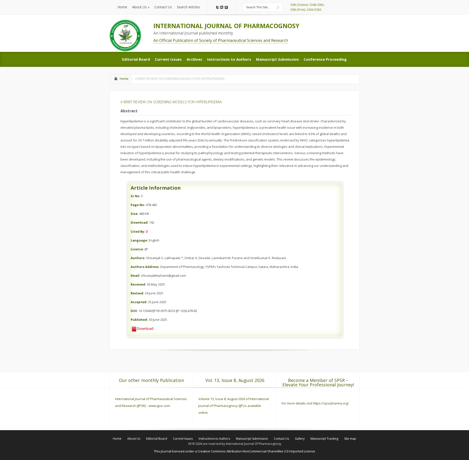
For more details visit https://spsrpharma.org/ (316, 403)
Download (145, 328)
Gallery (300, 439)
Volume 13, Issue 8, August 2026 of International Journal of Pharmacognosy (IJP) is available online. (233, 406)
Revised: (137, 293)
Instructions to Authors (214, 439)
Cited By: (138, 231)
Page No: (138, 205)
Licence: (137, 249)
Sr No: (135, 196)
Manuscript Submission (252, 439)
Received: (138, 284)
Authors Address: (145, 266)
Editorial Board (156, 439)
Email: (135, 275)
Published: (139, 319)
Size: (135, 213)
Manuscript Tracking (324, 439)
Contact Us (281, 439)
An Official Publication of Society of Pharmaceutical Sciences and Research (220, 40)
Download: (140, 222)
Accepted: (139, 302)
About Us (133, 439)
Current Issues (183, 439)
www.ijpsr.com (159, 405)
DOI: (134, 311)
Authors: (138, 258)
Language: (139, 240)
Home (124, 78)
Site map (350, 439)
